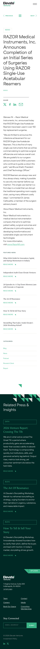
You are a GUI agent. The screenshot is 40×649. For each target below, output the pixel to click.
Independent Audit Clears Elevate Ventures (19, 273)
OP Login (34, 571)
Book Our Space (9, 607)
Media (23, 603)
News (5, 90)
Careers (6, 603)
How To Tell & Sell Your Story (14, 311)
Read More (8, 264)
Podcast (6, 358)
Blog (4, 348)
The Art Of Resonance (11, 299)
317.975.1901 (7, 590)
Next (33, 16)
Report (5, 368)
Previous (9, 16)
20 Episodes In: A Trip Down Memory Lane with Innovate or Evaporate (19, 286)
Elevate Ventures (8, 4)
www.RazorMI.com (15, 245)
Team (5, 599)
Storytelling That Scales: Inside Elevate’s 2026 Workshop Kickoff (18, 324)
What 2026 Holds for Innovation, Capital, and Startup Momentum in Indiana (18, 259)
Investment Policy (10, 639)
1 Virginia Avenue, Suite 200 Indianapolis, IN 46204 (14, 585)
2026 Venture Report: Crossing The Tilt (15, 430)
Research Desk (8, 363)
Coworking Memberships (26, 608)
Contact (24, 599)
